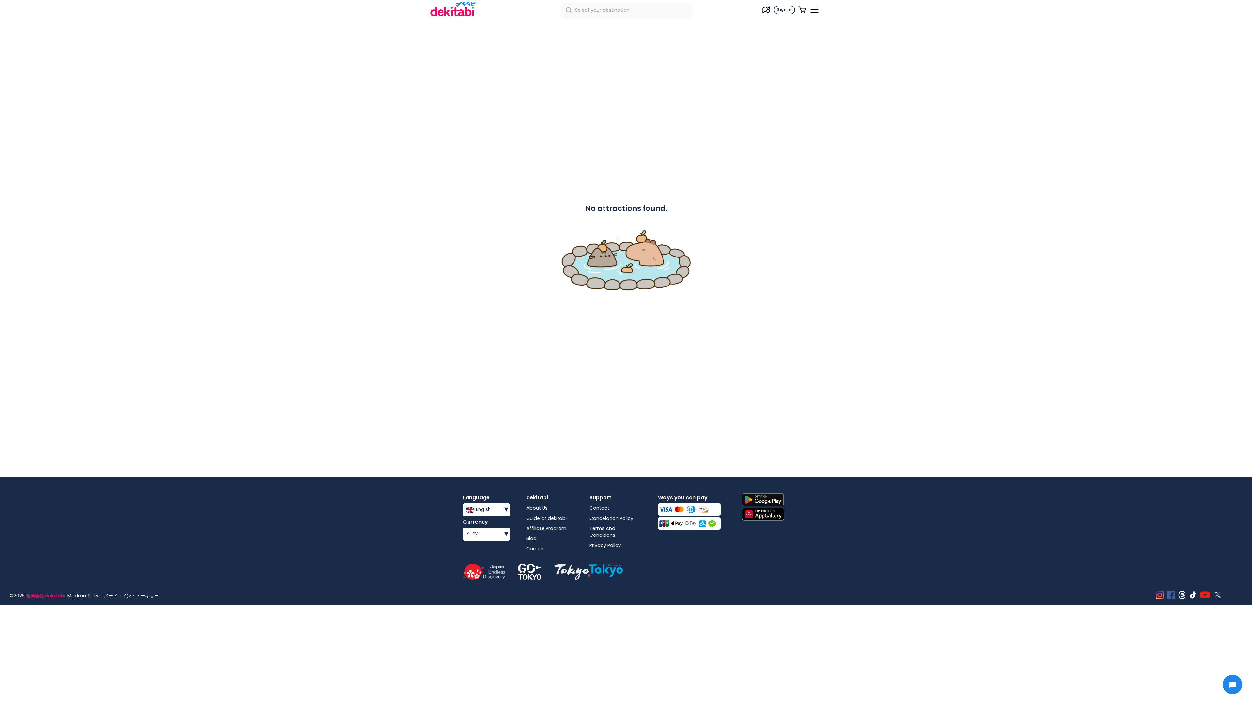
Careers (535, 548)
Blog (531, 538)
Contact (599, 508)
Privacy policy (605, 545)
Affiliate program (546, 528)
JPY (487, 533)
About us (537, 508)
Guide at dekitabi (546, 518)
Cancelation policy (611, 518)
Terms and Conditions (602, 531)
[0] (802, 9)
